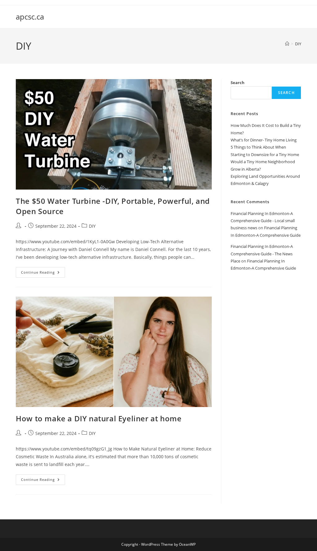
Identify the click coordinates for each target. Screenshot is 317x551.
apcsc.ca (30, 16)
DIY (298, 44)
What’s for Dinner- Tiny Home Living (264, 140)
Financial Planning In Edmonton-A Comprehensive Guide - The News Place (262, 254)
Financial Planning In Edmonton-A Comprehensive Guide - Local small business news (263, 221)
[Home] (287, 44)
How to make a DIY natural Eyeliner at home (98, 418)
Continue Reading (43, 273)
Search (238, 82)
